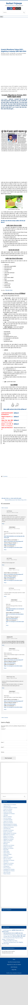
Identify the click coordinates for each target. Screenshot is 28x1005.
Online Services (6, 842)
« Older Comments (4, 507)
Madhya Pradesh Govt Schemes (9, 833)
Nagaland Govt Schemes (8, 839)
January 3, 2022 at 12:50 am (14, 692)
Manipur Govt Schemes (8, 836)
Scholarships (6, 855)
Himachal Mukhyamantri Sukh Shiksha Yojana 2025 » (16, 499)
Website (2, 752)
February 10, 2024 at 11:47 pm (14, 589)
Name (2, 742)
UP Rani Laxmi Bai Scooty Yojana (10, 940)
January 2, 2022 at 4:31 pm (12, 678)
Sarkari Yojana (12, 54)
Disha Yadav (13, 53)
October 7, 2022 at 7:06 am (12, 559)
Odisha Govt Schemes (7, 840)
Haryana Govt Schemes (8, 822)
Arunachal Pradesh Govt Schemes (10, 807)
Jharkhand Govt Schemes (8, 827)
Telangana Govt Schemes (8, 863)
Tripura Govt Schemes (7, 864)
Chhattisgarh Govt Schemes (9, 813)
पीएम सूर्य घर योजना (9, 290)
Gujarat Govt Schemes (8, 821)
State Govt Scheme (7, 858)
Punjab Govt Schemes (7, 846)
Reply (3, 523)
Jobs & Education (7, 828)
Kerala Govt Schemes (7, 831)
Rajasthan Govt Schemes (8, 848)
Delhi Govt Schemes (7, 816)
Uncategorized (6, 866)
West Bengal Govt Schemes (9, 870)
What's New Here (18, 54)
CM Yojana (5, 815)
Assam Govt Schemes (7, 809)
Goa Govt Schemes (7, 818)
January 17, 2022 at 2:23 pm (12, 638)
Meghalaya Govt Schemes (8, 837)
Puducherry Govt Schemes (8, 845)
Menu (2, 16)
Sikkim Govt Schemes (7, 857)
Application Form (7, 806)
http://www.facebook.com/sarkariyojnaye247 (13, 541)
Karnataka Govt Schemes (8, 830)
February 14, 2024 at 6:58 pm (14, 528)
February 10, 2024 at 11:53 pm (12, 512)
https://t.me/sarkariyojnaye (10, 544)
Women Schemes (6, 873)
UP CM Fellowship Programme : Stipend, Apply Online (14, 934)
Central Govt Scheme (22, 53)
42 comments (5, 476)
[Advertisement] (14, 33)
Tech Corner (5, 861)
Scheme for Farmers (7, 854)
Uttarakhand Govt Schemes (9, 869)
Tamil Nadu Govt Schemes (8, 860)
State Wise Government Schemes (14, 962)
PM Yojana (5, 843)
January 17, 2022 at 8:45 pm (14, 650)
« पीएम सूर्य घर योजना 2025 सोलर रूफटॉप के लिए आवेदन (11, 498)
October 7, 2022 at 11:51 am (14, 569)
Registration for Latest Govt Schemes (14, 964)
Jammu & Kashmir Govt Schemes (10, 825)
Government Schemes (5, 54)
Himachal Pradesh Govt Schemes (10, 824)
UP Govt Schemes (7, 867)
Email (2, 747)
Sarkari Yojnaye (14, 3)
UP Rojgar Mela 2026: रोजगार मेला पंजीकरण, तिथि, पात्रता (14, 936)
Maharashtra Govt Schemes (9, 834)
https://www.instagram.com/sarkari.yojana (13, 547)
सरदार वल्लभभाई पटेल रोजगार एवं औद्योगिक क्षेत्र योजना (13, 933)
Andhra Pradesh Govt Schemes (9, 804)
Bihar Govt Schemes (7, 810)
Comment (3, 728)
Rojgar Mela (5, 849)
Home (14, 959)
